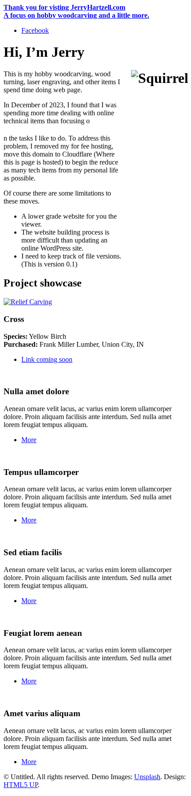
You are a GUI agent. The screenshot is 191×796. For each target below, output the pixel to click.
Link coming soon (46, 359)
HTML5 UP (21, 784)
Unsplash (147, 776)
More (28, 439)
